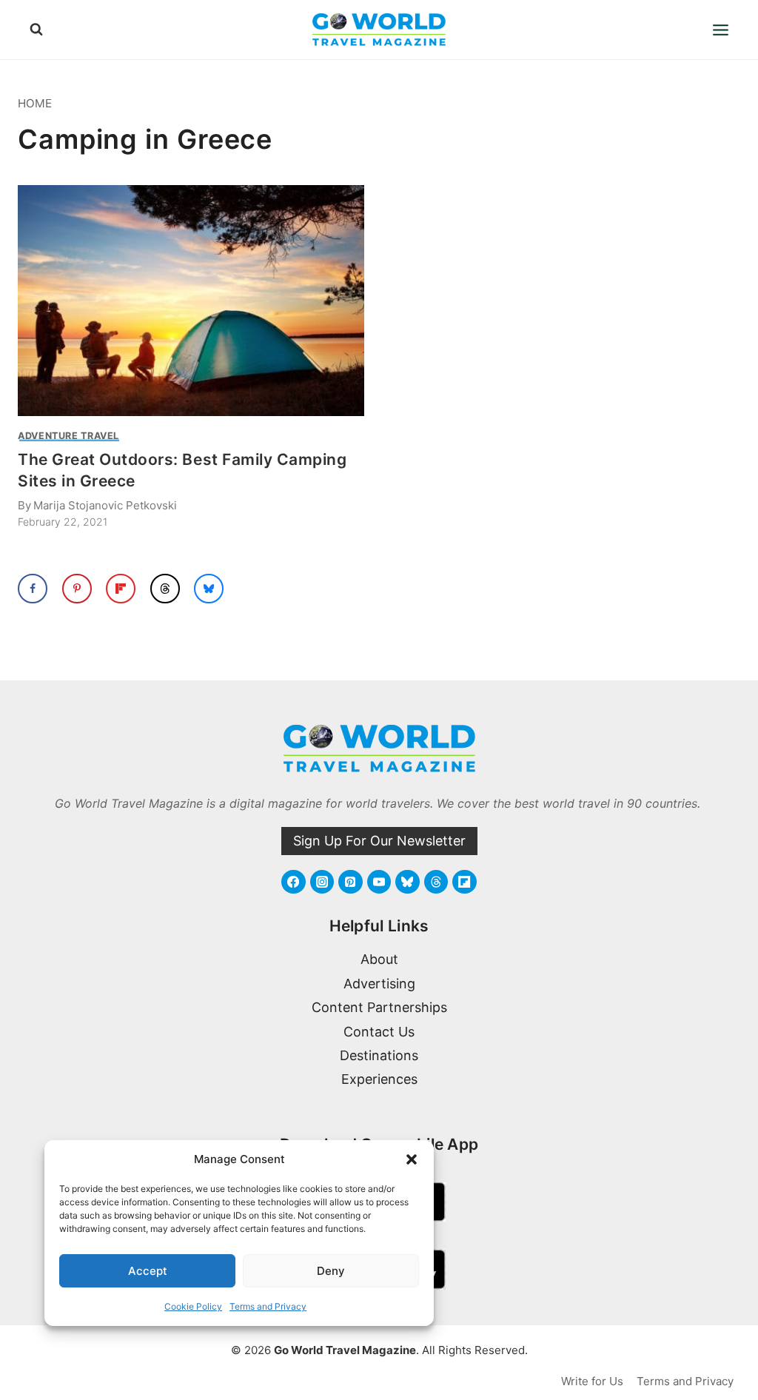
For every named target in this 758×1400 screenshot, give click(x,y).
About (379, 959)
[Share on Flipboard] (120, 588)
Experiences (379, 1079)
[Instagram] (322, 882)
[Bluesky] (407, 882)
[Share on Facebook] (32, 588)
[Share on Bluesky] (209, 588)
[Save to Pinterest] (77, 588)
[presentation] (191, 300)
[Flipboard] (464, 882)
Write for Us (592, 1381)
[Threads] (436, 882)
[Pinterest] (350, 882)
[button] (411, 1159)
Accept (147, 1271)
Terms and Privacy (267, 1306)
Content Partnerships (379, 1007)
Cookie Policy (193, 1306)
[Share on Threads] (165, 588)
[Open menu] (720, 29)
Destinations (379, 1055)
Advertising (379, 983)
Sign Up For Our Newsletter (379, 840)
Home (35, 103)
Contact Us (379, 1031)
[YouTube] (379, 882)
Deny (331, 1271)
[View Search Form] (36, 30)
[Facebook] (293, 882)
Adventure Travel (68, 435)
